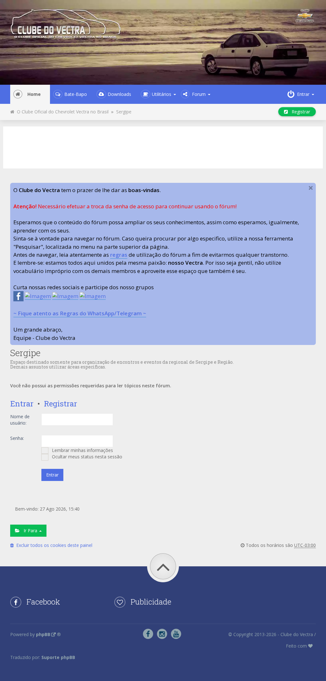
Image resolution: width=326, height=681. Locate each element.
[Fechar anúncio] (311, 188)
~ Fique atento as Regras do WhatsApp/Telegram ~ (79, 313)
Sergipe (123, 112)
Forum (199, 94)
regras (118, 254)
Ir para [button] (29, 530)
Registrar (299, 112)
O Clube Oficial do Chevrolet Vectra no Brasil (61, 112)
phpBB (43, 634)
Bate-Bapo (75, 94)
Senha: (17, 438)
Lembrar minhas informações (82, 450)
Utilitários (161, 94)
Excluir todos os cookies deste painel (53, 545)
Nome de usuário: (20, 419)
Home (34, 94)
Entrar (21, 403)
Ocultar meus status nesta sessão (86, 457)
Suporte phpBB (58, 657)
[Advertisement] (163, 146)
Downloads (119, 94)
